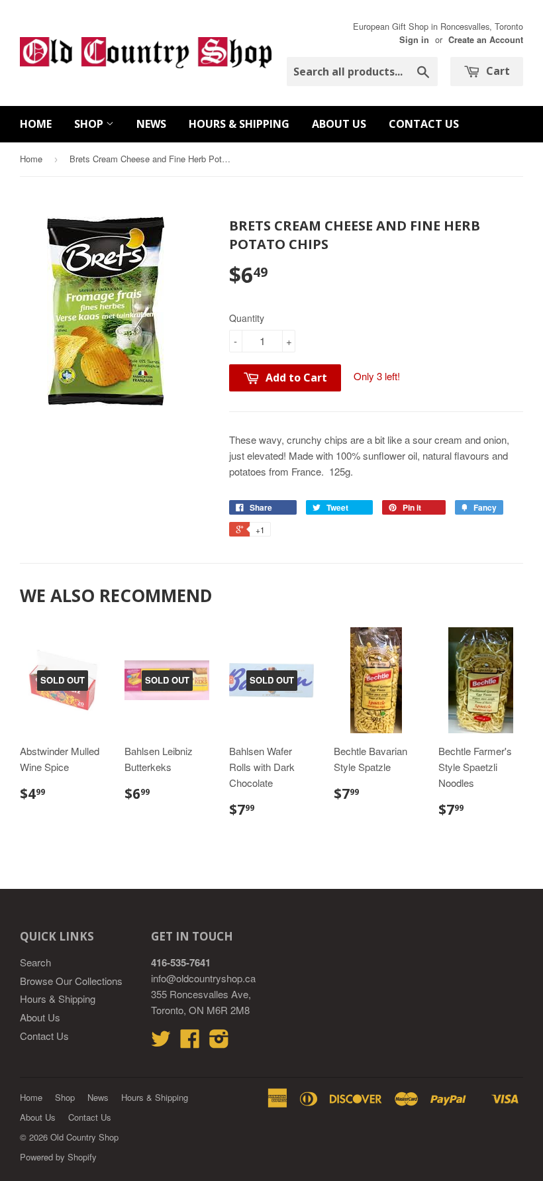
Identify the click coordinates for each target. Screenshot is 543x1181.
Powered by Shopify (58, 1157)
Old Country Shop (84, 1137)
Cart (496, 71)
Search (35, 962)
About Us (339, 124)
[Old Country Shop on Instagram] (219, 1042)
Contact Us (424, 124)
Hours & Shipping (239, 124)
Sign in (414, 40)
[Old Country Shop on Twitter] (161, 1042)
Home (36, 124)
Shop (90, 124)
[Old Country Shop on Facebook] (190, 1042)
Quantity (246, 318)
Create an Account (485, 40)
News (151, 124)
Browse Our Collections (71, 981)
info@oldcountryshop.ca (203, 978)
